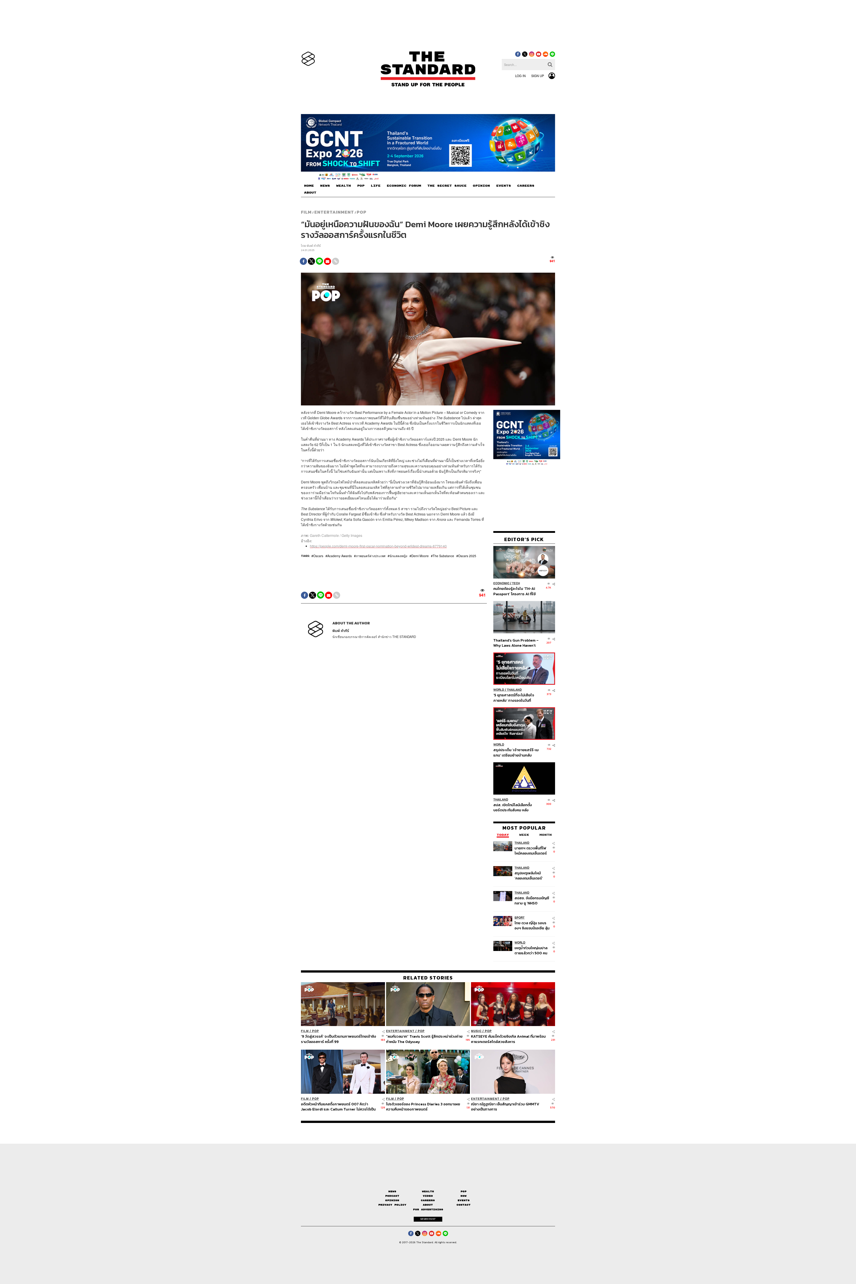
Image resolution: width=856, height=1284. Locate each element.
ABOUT (310, 192)
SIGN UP (537, 76)
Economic (501, 583)
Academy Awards (339, 556)
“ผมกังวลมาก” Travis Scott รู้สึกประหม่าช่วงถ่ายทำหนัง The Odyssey (424, 1039)
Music (476, 1031)
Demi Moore (420, 556)
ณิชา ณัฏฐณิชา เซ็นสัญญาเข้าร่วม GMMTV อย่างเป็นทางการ (505, 1106)
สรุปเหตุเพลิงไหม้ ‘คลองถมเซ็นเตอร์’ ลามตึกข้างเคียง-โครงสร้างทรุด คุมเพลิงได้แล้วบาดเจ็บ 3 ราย (531, 876)
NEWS (325, 185)
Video (428, 1196)
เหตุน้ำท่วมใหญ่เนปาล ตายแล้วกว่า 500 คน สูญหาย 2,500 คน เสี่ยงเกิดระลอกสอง (530, 950)
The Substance (443, 556)
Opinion (392, 1200)
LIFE (376, 185)
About (428, 1205)
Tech (516, 583)
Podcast (392, 1196)
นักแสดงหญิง (398, 556)
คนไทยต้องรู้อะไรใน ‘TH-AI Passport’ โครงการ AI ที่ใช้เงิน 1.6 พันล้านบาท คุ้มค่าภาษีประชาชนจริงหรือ (515, 591)
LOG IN (520, 76)
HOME (309, 185)
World (498, 689)
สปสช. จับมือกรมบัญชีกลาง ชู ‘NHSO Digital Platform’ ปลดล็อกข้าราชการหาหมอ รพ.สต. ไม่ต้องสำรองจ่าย (531, 901)
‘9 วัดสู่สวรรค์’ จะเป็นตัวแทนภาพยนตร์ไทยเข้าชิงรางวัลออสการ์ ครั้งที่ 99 (338, 1039)
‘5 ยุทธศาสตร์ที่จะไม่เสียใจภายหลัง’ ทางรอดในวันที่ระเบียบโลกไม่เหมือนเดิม (513, 698)
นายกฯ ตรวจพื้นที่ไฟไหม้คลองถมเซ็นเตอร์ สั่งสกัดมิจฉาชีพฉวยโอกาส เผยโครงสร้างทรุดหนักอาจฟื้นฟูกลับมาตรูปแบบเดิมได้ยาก (531, 851)
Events (464, 1200)
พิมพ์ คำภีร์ (314, 245)
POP (360, 185)
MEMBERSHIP (428, 1219)
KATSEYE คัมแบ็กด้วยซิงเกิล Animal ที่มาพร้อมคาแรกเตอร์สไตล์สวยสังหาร (508, 1039)
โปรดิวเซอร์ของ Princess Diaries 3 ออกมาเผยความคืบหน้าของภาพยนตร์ (423, 1106)
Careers (428, 1200)
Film (306, 212)
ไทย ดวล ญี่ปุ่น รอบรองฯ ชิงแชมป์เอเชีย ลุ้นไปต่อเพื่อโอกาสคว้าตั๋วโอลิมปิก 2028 (531, 925)
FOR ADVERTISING (428, 1209)
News (392, 1191)
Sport (519, 917)
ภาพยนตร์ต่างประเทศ (370, 556)
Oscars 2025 (467, 556)
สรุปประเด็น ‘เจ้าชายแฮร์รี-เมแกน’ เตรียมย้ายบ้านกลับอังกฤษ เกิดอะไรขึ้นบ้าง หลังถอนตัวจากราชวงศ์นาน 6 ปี (516, 752)
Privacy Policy (392, 1205)
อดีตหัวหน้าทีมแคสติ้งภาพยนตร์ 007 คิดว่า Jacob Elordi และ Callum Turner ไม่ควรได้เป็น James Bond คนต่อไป (338, 1106)
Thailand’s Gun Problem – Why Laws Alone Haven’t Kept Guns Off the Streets (516, 643)
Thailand (514, 689)
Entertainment (334, 212)
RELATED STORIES (428, 977)
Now (464, 1196)
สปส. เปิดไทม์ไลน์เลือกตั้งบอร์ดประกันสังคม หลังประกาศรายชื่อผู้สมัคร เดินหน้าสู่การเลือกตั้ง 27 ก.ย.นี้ (514, 807)
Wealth (428, 1191)
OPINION (481, 185)
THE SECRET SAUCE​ (447, 185)
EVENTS (503, 185)
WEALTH (343, 185)
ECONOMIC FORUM (404, 185)
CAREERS (525, 185)
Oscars (318, 556)
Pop (464, 1191)
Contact (464, 1205)
